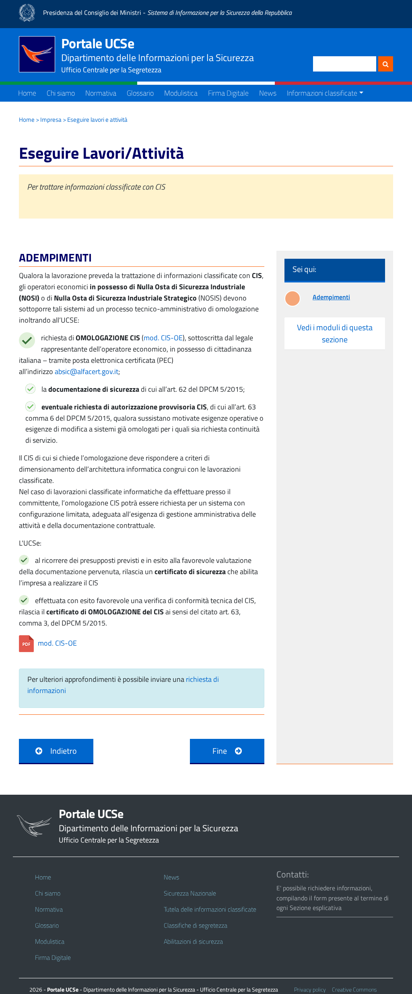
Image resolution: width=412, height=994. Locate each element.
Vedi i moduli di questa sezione (335, 333)
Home (27, 93)
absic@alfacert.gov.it (86, 371)
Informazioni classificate (322, 93)
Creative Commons (354, 989)
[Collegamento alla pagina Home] (40, 54)
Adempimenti (331, 297)
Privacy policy (310, 989)
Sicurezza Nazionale (190, 893)
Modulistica (181, 93)
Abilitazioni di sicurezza (193, 941)
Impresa (51, 119)
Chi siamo (61, 93)
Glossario (140, 93)
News (267, 93)
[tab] (334, 333)
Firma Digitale (228, 93)
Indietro (63, 750)
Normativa (100, 93)
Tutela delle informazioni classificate (210, 909)
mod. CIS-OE (163, 337)
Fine (219, 750)
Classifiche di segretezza (195, 925)
